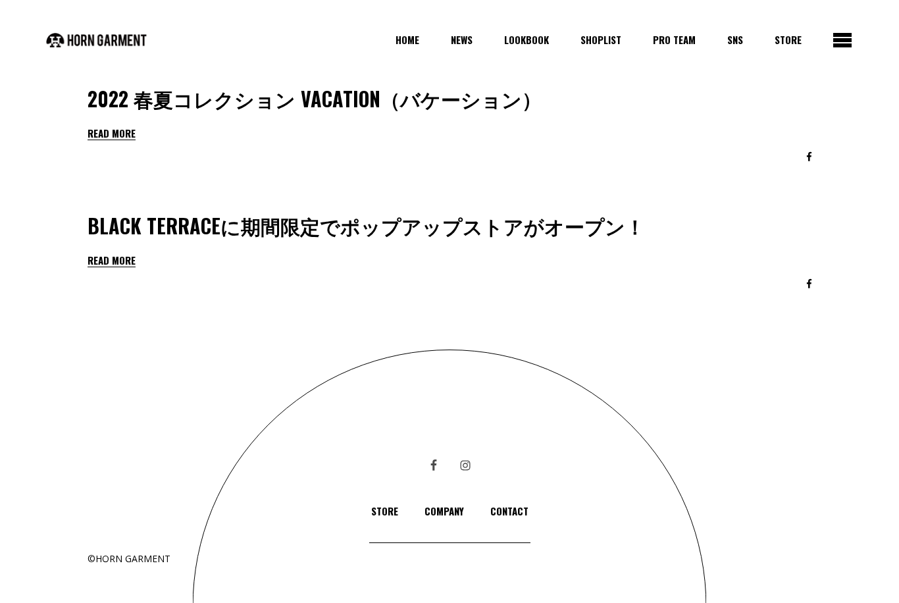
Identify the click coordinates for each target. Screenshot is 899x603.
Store (384, 511)
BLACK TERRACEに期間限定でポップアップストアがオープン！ (366, 225)
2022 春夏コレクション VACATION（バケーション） (315, 98)
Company (444, 511)
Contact (509, 511)
